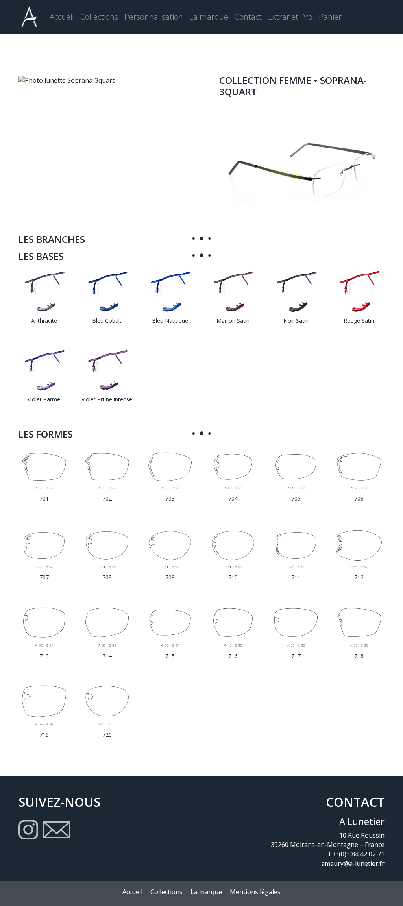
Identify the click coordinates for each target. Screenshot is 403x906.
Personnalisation (153, 16)
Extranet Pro (290, 16)
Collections (99, 16)
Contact (248, 16)
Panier (330, 16)
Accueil (62, 16)
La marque (208, 16)
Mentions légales (255, 892)
